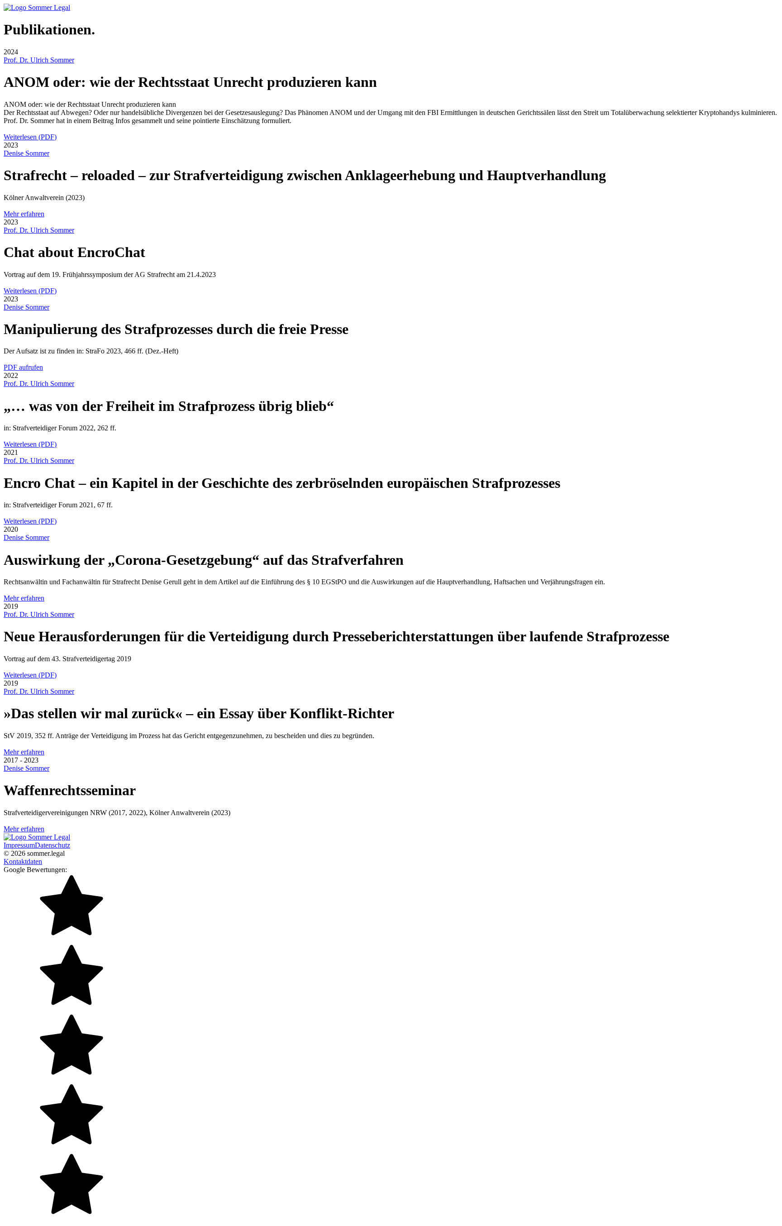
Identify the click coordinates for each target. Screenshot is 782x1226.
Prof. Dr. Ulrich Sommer (39, 60)
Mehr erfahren (24, 214)
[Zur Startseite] (37, 7)
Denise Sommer (26, 153)
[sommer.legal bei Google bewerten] (391, 1048)
